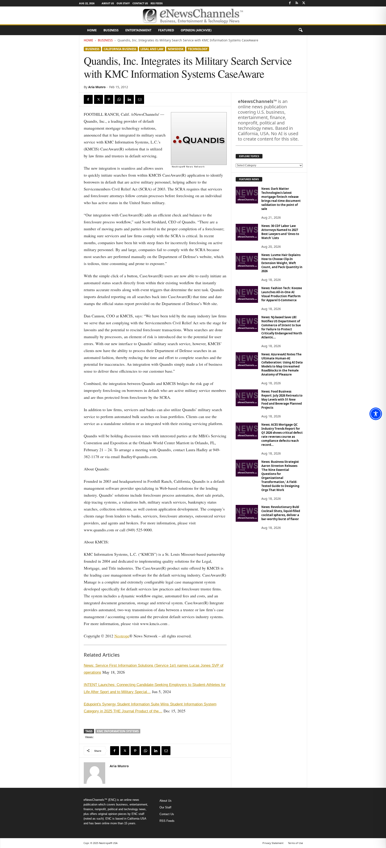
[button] (300, 30)
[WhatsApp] (119, 99)
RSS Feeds (157, 3)
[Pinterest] (108, 99)
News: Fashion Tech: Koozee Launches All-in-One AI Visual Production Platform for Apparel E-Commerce (281, 294)
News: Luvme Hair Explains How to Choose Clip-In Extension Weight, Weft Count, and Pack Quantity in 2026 (281, 263)
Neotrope (121, 636)
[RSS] (297, 3)
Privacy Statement (272, 843)
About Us (108, 3)
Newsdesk (176, 49)
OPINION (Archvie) (196, 30)
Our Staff (123, 3)
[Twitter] (303, 3)
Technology (198, 49)
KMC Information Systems (118, 731)
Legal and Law (152, 49)
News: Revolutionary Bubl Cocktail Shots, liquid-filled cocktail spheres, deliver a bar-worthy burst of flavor (280, 513)
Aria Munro (97, 87)
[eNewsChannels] (193, 15)
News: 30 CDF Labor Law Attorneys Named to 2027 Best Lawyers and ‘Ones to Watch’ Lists (280, 232)
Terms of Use (295, 843)
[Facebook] (290, 3)
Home (92, 30)
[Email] (139, 99)
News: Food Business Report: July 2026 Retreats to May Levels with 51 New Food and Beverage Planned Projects (281, 399)
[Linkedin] (129, 99)
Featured (166, 30)
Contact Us (140, 3)
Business (111, 30)
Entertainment (138, 30)
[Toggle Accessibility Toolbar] (376, 414)
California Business (120, 49)
